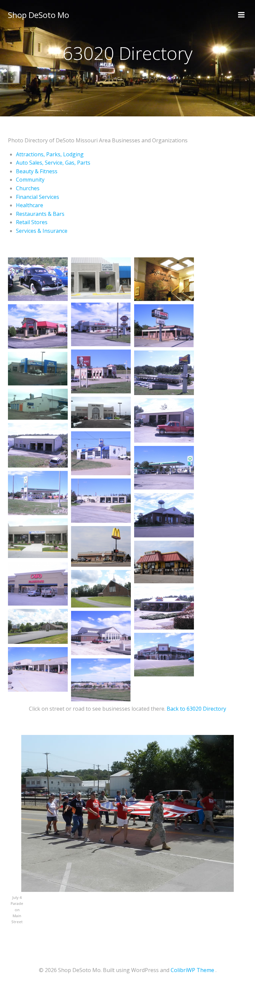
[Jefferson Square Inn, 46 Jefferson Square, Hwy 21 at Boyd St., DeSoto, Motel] (164, 278)
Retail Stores (31, 222)
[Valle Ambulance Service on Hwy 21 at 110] (101, 499)
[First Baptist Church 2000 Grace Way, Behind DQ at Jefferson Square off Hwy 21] (101, 632)
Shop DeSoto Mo (38, 14)
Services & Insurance (41, 230)
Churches (28, 188)
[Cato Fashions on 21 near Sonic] (38, 583)
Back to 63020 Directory (196, 708)
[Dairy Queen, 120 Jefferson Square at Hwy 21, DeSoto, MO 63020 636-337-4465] (100, 323)
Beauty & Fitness (36, 171)
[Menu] (241, 15)
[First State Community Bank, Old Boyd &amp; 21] (164, 514)
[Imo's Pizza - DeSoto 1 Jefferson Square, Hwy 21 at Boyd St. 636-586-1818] (164, 325)
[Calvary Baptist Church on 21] (101, 588)
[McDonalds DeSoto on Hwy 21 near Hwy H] (101, 545)
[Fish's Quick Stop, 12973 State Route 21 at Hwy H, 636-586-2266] (38, 492)
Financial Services (37, 197)
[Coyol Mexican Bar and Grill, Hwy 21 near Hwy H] (164, 561)
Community (30, 179)
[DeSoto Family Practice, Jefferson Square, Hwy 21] (38, 537)
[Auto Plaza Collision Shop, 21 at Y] (38, 403)
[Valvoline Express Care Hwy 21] (100, 452)
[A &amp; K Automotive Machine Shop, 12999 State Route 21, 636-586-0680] (164, 419)
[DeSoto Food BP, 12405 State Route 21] (164, 467)
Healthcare (29, 205)
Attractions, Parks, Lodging (50, 154)
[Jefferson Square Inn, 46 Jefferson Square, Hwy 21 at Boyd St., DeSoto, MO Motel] (101, 277)
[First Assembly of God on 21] (38, 625)
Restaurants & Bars (40, 213)
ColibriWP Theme (192, 970)
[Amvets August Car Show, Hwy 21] (38, 278)
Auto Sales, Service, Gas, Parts (53, 162)
